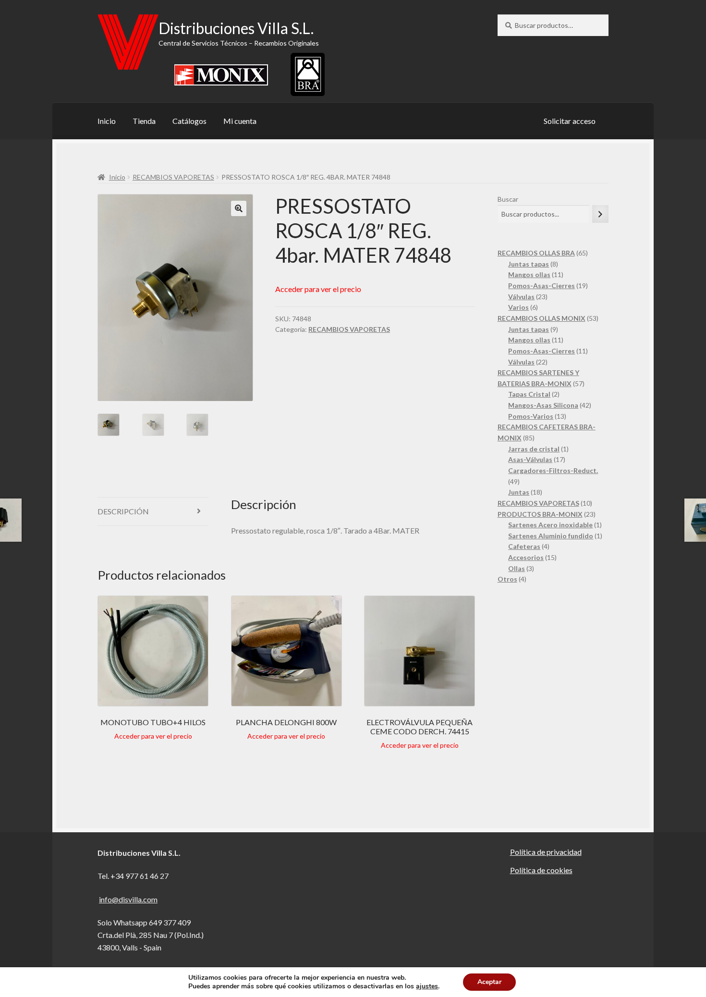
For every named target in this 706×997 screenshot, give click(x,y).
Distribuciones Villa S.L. (236, 28)
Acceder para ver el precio (318, 288)
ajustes (427, 986)
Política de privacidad (546, 851)
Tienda (144, 120)
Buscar (508, 199)
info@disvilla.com (128, 899)
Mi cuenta (239, 120)
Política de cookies (541, 870)
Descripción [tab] (123, 511)
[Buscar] (600, 214)
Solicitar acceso (570, 120)
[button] (238, 208)
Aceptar (489, 981)
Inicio (106, 120)
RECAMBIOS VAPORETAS (173, 177)
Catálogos (189, 120)
